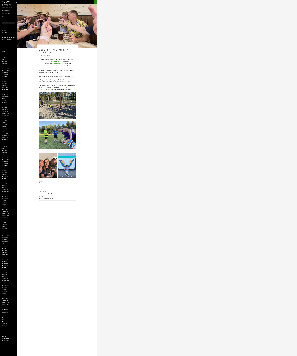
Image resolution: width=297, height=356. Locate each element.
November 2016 (5, 259)
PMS (49, 55)
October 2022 (5, 139)
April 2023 (4, 128)
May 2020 (4, 181)
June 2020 (4, 180)
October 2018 (5, 217)
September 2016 (5, 263)
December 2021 (5, 157)
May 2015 (4, 293)
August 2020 (5, 176)
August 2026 (5, 54)
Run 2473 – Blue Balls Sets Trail (8, 37)
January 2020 (5, 189)
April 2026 (4, 61)
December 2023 (5, 113)
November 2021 (5, 159)
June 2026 (4, 57)
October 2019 (5, 194)
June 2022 (4, 146)
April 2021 (4, 172)
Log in (3, 334)
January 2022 (5, 156)
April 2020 (4, 183)
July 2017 (4, 245)
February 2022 (5, 154)
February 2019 (5, 209)
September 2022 (5, 141)
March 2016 (4, 274)
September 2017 (5, 241)
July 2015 (4, 289)
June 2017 (4, 246)
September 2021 (5, 163)
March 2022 (4, 152)
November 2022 (5, 137)
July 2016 (4, 267)
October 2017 (5, 239)
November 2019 (5, 193)
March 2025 (4, 85)
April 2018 (4, 228)
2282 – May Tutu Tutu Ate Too (46, 197)
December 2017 (5, 235)
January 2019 (5, 211)
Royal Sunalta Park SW (56, 61)
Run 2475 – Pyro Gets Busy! (8, 34)
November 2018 (5, 215)
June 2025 (4, 80)
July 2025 (4, 78)
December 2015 (5, 280)
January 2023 (5, 133)
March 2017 (4, 252)
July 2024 (4, 100)
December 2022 (5, 135)
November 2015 (5, 282)
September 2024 (5, 96)
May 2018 (4, 226)
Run (40, 47)
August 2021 (5, 165)
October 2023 (5, 117)
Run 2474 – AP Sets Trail (7, 35)
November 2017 (5, 237)
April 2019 (4, 206)
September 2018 (5, 219)
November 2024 (5, 92)
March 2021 (4, 174)
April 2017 (4, 250)
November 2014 (5, 304)
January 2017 (5, 256)
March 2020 (4, 185)
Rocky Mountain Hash (6, 317)
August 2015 (5, 287)
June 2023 (4, 124)
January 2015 (5, 300)
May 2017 (4, 248)
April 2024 (4, 105)
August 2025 (5, 76)
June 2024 (4, 102)
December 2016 (5, 258)
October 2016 (5, 261)
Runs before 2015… (6, 10)
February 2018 (5, 232)
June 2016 (4, 269)
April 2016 (4, 272)
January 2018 (5, 233)
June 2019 (4, 202)
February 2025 (5, 87)
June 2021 (4, 169)
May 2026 (4, 59)
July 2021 (4, 167)
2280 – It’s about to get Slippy (46, 192)
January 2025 (5, 89)
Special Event (5, 327)
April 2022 (4, 150)
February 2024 (5, 109)
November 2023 (5, 115)
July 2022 (4, 144)
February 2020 (5, 187)
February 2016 (5, 276)
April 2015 (4, 295)
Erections (4, 314)
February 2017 (5, 254)
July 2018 (4, 222)
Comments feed (5, 338)
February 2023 (5, 131)
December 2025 (5, 68)
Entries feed (4, 336)
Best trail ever (5, 312)
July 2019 (4, 200)
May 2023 (4, 126)
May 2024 (4, 104)
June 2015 (4, 291)
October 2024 (5, 94)
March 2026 (4, 63)
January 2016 (5, 278)
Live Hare (4, 315)
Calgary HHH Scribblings (10, 2)
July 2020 (4, 178)
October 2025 (5, 72)
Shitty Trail (4, 323)
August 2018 (5, 220)
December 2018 (5, 213)
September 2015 (5, 285)
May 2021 (4, 170)
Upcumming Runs (6, 13)
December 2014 (5, 302)
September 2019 (5, 196)
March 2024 (4, 107)
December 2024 (5, 91)
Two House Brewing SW (58, 63)
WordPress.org (5, 340)
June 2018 (4, 224)
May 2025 (4, 81)
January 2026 (5, 67)
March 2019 (4, 207)
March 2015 (4, 296)
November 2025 (5, 70)
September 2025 (5, 74)
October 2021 (5, 161)
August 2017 (5, 243)
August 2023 (5, 120)
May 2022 (4, 148)
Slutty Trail (4, 325)
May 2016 (4, 270)
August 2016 (5, 265)
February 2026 (5, 65)
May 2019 (4, 204)
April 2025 (4, 83)
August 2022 (5, 143)
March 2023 (4, 130)
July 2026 (4, 55)
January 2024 (5, 111)
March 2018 (4, 230)
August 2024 (5, 98)
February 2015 (5, 298)
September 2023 (5, 118)
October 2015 (5, 283)
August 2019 (5, 198)
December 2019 (5, 191)
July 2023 (4, 122)
